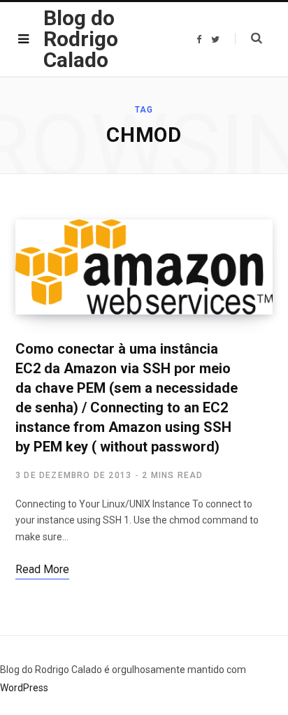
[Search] (248, 38)
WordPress (24, 687)
